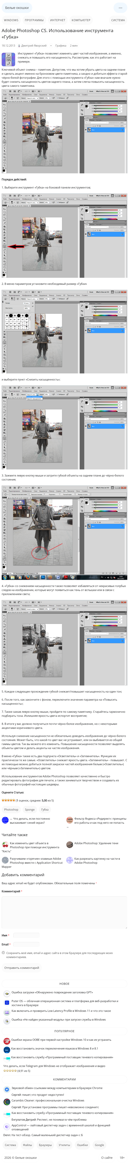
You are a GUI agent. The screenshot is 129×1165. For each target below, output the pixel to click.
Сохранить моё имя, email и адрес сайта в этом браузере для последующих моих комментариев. (59, 955)
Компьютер (81, 20)
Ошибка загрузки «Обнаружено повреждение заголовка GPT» (52, 992)
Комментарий (12, 891)
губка (45, 809)
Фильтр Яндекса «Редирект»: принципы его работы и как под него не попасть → (96, 823)
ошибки (82, 1145)
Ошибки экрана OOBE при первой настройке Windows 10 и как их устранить (61, 1040)
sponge (30, 809)
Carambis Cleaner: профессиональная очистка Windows (48, 1100)
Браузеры (45, 1145)
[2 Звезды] (5, 800)
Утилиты (64, 1145)
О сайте (107, 1158)
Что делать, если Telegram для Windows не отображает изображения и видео (54, 1066)
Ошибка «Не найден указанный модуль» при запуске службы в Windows (59, 1019)
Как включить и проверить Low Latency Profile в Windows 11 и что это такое (61, 1011)
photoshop (11, 809)
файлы (27, 1145)
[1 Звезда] (3, 800)
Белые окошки (17, 7)
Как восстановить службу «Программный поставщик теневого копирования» (62, 1057)
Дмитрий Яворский (34, 45)
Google (99, 1145)
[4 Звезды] (11, 800)
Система (118, 20)
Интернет (57, 20)
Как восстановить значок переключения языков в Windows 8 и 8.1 (54, 1048)
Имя (5, 935)
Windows (11, 20)
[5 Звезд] (13, 800)
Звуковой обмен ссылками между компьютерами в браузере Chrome (57, 1088)
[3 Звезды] (8, 800)
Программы (34, 20)
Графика (60, 45)
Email (6, 944)
